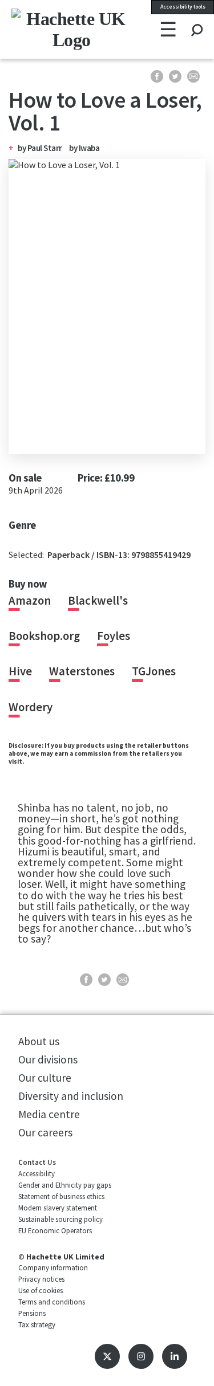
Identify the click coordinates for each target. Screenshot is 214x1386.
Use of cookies (40, 1290)
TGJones (154, 671)
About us (38, 1041)
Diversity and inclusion (70, 1096)
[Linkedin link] (174, 1356)
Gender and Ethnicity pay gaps (64, 1184)
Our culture (44, 1078)
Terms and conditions (51, 1301)
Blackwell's (98, 600)
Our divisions (48, 1059)
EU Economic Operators (55, 1230)
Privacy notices (41, 1278)
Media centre (49, 1114)
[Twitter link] (107, 1356)
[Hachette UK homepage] (47, 29)
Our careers (45, 1132)
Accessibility (36, 1173)
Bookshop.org (44, 636)
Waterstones (82, 671)
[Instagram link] (141, 1356)
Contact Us (37, 1162)
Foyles (113, 636)
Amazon (30, 600)
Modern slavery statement (57, 1207)
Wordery (31, 707)
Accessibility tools (182, 6)
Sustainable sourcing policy (60, 1219)
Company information (53, 1267)
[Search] (196, 19)
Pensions (32, 1313)
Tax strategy (36, 1324)
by (40, 147)
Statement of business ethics (61, 1196)
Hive (20, 671)
